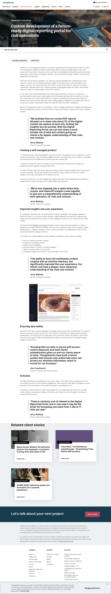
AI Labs (31, 564)
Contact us (32, 576)
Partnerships (33, 559)
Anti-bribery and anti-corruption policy (71, 576)
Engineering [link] (45, 6)
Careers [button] (54, 6)
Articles (49, 557)
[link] (92, 514)
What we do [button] (6, 6)
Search (97, 6)
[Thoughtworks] (8, 2)
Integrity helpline (69, 566)
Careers (31, 573)
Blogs (48, 559)
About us (32, 554)
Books (49, 562)
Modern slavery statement (73, 561)
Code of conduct (70, 563)
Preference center (53, 554)
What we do (33, 557)
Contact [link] (67, 6)
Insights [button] (37, 6)
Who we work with (35, 562)
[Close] (107, 584)
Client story (35, 60)
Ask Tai (106, 6)
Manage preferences (92, 588)
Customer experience (19, 60)
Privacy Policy (25, 591)
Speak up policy (69, 573)
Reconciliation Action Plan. (66, 541)
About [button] (61, 6)
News (31, 567)
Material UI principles (40, 225)
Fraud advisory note (71, 579)
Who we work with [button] (27, 6)
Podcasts (50, 564)
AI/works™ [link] (15, 6)
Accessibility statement (72, 558)
